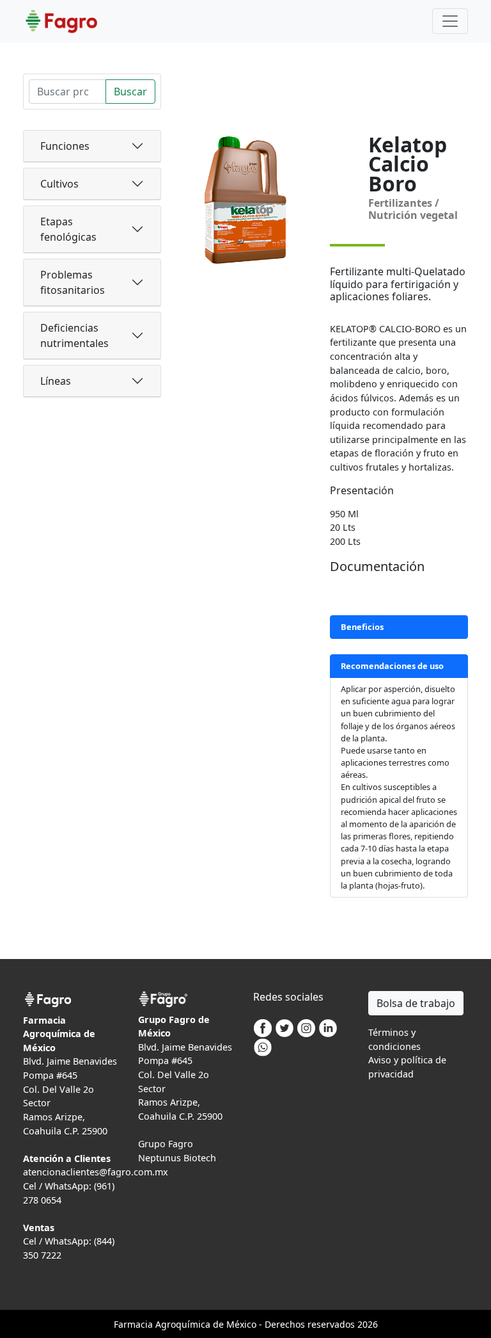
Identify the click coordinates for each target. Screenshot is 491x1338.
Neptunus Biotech (177, 1158)
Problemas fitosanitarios (72, 282)
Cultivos (59, 184)
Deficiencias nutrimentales (74, 335)
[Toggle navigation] (450, 21)
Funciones (65, 146)
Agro (165, 1324)
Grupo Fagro (165, 1144)
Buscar (130, 92)
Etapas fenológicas (68, 229)
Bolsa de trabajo (416, 1003)
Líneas (55, 381)
